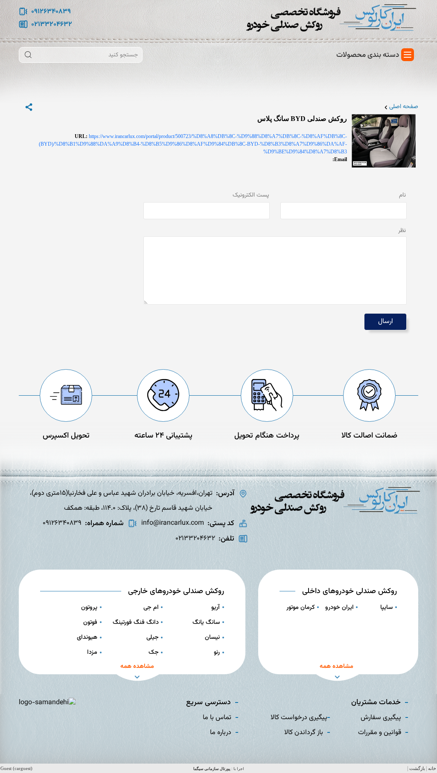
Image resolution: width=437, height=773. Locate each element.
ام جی (151, 607)
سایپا (386, 607)
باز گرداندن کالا (303, 732)
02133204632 (51, 24)
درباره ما (220, 732)
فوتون (90, 622)
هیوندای (87, 637)
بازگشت (417, 768)
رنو (217, 652)
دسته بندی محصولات (367, 55)
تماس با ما (217, 717)
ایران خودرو (339, 607)
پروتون (89, 607)
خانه (432, 768)
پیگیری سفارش (381, 717)
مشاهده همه (336, 666)
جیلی (152, 637)
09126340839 (51, 11)
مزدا (92, 652)
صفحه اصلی (403, 107)
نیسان (212, 637)
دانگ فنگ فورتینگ (136, 622)
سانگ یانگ (206, 622)
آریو (215, 607)
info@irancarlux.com (172, 523)
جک (154, 652)
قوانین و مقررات (379, 732)
